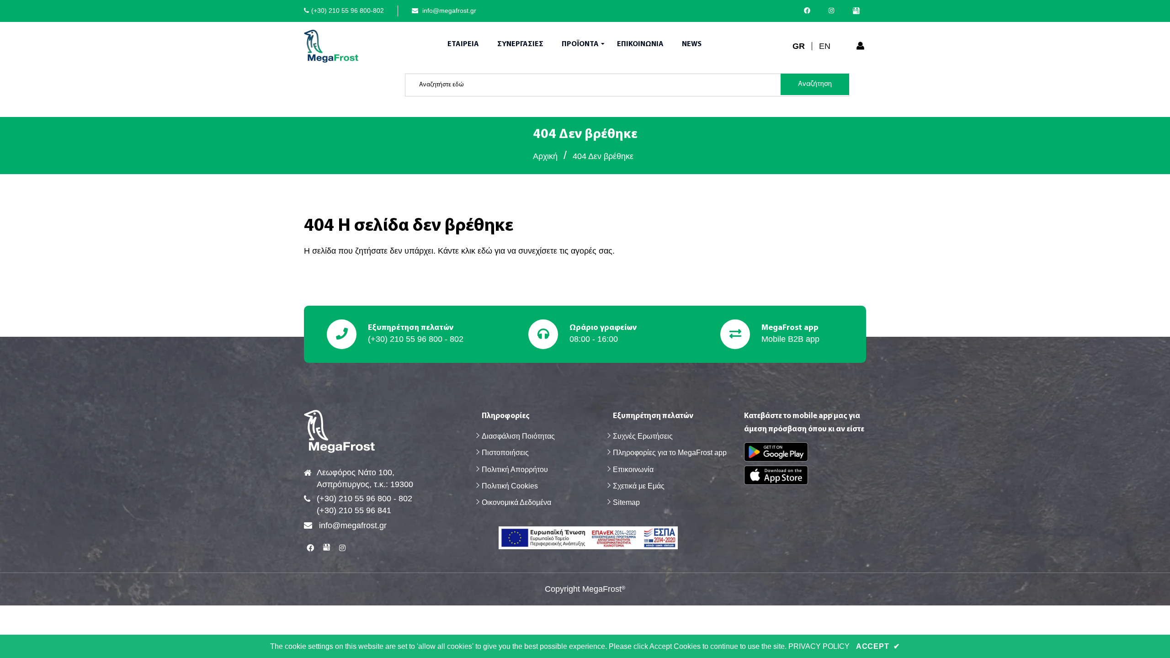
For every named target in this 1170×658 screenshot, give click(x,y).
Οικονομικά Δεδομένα (516, 502)
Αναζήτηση (815, 84)
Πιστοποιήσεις (505, 452)
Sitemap (626, 502)
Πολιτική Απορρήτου (515, 469)
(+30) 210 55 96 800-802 (347, 10)
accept (878, 646)
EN (824, 46)
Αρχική (545, 156)
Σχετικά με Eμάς (639, 486)
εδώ (485, 250)
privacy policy (819, 646)
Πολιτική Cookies (510, 486)
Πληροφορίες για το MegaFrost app (670, 452)
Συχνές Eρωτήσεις (643, 436)
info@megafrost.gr (448, 10)
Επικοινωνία (633, 469)
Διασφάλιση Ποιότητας (518, 436)
